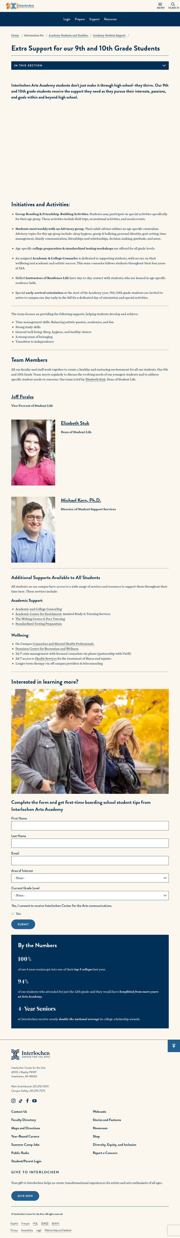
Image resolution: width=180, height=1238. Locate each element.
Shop (96, 1136)
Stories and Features (107, 1119)
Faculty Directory (23, 1119)
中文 (35, 1223)
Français (25, 1223)
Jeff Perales (22, 396)
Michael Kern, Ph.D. (81, 500)
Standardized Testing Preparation (38, 624)
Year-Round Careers (25, 1136)
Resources (110, 19)
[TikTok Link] (20, 1101)
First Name (19, 818)
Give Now (25, 1196)
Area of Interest (22, 870)
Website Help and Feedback (58, 1230)
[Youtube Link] (34, 1101)
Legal (38, 1230)
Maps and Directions (25, 1128)
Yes (18, 914)
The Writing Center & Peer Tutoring (40, 619)
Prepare (80, 19)
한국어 (55, 1223)
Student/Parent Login (26, 1161)
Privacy (14, 1230)
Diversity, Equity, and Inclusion (114, 1144)
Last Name (18, 835)
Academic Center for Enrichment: (38, 614)
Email (15, 853)
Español (14, 1223)
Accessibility (27, 1230)
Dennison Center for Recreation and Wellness (46, 649)
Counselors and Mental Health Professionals (63, 644)
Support (94, 19)
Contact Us (19, 1111)
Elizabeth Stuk (95, 379)
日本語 (45, 1223)
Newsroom (100, 1128)
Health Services (46, 659)
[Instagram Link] (13, 1101)
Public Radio (20, 1152)
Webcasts (99, 1111)
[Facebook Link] (27, 1101)
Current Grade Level (25, 888)
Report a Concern (105, 1152)
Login (66, 19)
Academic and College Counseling (38, 609)
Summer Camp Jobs (25, 1144)
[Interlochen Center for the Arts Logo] (20, 6)
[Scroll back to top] (174, 1046)
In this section (28, 65)
